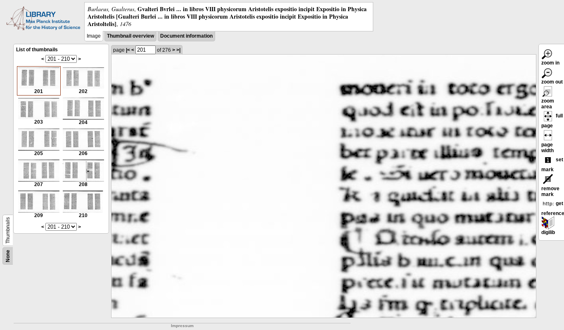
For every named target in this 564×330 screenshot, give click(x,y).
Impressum (182, 325)
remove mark (550, 191)
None (8, 256)
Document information (186, 36)
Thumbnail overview (130, 36)
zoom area (547, 104)
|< (128, 50)
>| (178, 50)
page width (547, 147)
